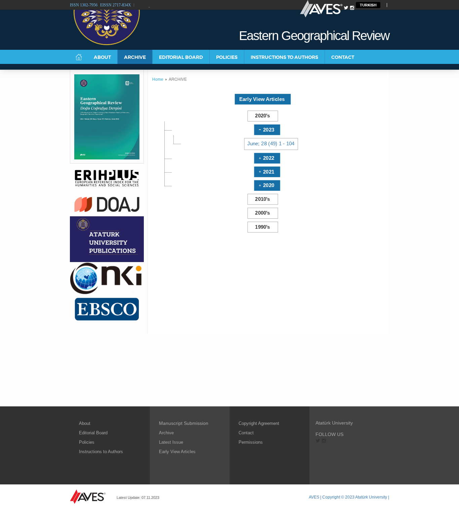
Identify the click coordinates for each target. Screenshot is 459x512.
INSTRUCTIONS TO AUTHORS (284, 57)
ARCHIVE (135, 57)
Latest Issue (171, 442)
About (84, 423)
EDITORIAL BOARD (181, 57)
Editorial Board (93, 432)
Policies (86, 442)
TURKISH (368, 5)
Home (157, 79)
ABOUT (102, 57)
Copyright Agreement (259, 423)
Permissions (251, 442)
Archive (166, 432)
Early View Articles (177, 451)
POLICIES (227, 57)
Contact (246, 432)
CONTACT (342, 57)
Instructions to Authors (101, 451)
